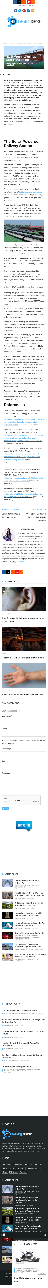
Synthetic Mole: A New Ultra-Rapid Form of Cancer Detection (22, 694)
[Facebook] (15, 10)
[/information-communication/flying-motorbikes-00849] (30, 1257)
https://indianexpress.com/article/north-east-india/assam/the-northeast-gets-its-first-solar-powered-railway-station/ (22, 457)
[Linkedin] (28, 10)
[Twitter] (20, 10)
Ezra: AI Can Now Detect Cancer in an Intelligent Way (27, 881)
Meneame (33, 2)
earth (24, 1172)
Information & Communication (27, 1269)
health (19, 1164)
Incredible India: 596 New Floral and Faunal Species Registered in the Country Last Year (29, 893)
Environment (12, 63)
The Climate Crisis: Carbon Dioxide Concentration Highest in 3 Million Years (28, 945)
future (30, 1164)
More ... (39, 1151)
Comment (6, 773)
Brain (15, 1172)
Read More (21, 562)
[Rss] (32, 10)
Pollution (30, 949)
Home (3, 43)
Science (8, 1164)
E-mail (5, 728)
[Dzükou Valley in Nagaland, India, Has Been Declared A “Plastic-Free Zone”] (7, 905)
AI (6, 1172)
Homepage (6, 749)
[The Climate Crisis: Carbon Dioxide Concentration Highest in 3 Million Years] (7, 947)
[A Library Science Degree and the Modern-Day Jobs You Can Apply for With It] (7, 957)
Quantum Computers (23, 938)
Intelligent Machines (23, 1270)
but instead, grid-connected (30, 192)
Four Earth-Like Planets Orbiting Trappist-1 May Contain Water (23, 657)
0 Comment (42, 1274)
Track (8, 74)
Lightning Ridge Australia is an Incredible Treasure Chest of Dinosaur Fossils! (28, 914)
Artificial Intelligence (27, 1013)
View (2, 74)
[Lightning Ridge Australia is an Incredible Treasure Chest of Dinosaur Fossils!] (7, 915)
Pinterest (29, 2)
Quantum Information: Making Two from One (29, 933)
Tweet (19, 2)
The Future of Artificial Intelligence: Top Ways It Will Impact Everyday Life (30, 924)
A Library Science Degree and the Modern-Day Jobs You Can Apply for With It (30, 955)
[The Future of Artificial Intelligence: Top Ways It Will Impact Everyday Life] (7, 925)
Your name (7, 716)
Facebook (15, 2)
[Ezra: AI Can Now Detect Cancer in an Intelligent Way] (7, 883)
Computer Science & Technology (27, 937)
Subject (5, 761)
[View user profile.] (8, 534)
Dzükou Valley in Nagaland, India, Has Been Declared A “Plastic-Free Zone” (29, 903)
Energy (40, 1164)
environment (34, 1168)
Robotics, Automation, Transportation (27, 1270)
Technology (9, 1168)
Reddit (24, 2)
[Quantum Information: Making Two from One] (7, 935)
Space (22, 1168)
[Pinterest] (24, 10)
